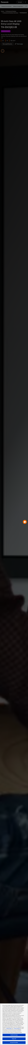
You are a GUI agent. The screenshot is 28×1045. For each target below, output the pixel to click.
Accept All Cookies (14, 1042)
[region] (14, 1024)
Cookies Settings (14, 1035)
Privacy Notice (17, 1028)
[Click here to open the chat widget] (25, 522)
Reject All (14, 1038)
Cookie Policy (9, 1028)
